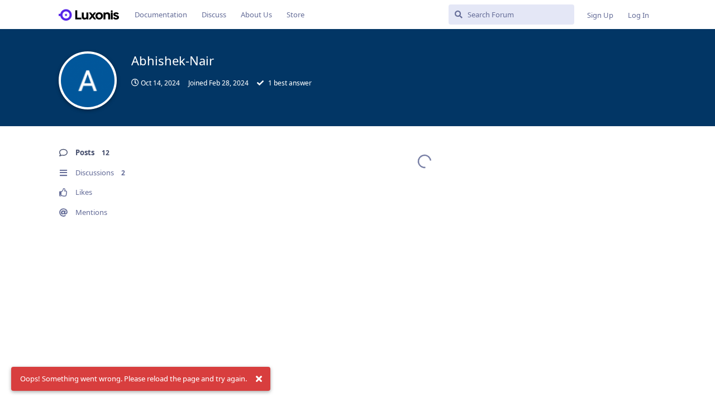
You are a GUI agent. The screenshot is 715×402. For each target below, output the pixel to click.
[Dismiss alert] (259, 379)
